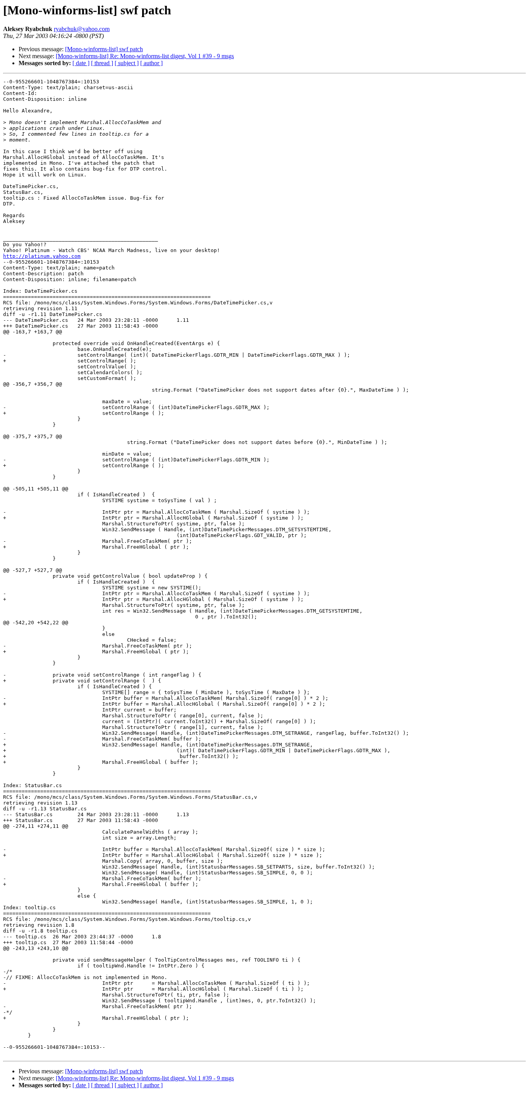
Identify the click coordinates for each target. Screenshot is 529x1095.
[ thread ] (102, 63)
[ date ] (80, 63)
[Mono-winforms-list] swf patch (104, 49)
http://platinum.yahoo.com (42, 256)
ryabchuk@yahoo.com (82, 29)
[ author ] (151, 63)
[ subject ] (127, 63)
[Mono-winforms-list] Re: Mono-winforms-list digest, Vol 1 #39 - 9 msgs (145, 56)
